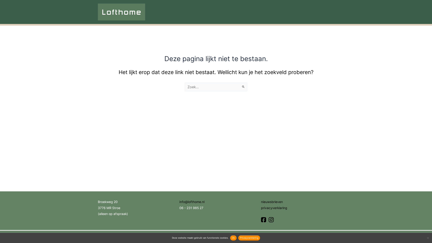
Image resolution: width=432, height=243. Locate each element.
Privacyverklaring (249, 237)
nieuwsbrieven (272, 202)
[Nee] (427, 238)
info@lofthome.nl (192, 202)
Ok (233, 237)
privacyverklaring (274, 208)
